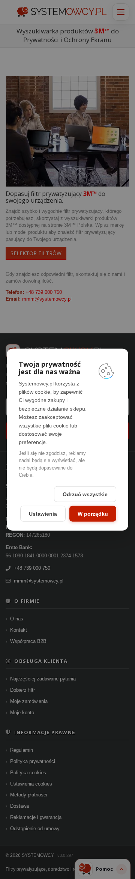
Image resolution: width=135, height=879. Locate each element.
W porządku (93, 513)
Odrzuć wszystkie (85, 494)
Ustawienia (43, 513)
